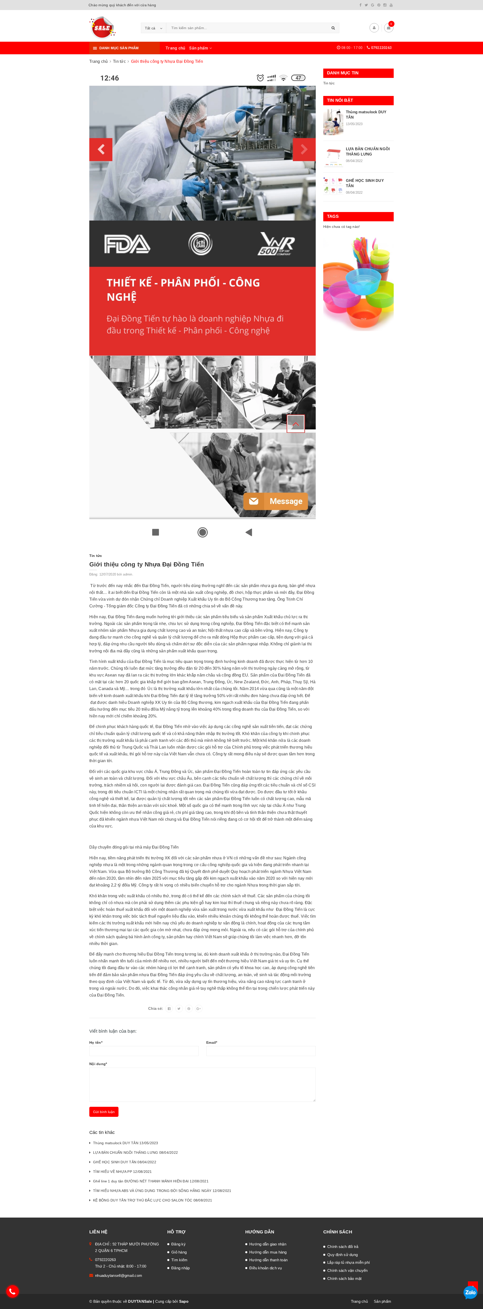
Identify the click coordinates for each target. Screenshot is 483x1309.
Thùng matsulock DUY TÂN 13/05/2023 (125, 1143)
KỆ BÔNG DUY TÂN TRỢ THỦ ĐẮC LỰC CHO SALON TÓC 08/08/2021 (152, 1200)
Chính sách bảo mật (344, 1278)
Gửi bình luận (104, 1112)
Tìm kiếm (179, 1260)
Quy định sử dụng (342, 1254)
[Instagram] (384, 5)
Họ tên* (95, 1042)
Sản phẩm (199, 48)
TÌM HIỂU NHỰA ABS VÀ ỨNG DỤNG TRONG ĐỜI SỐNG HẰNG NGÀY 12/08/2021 (162, 1191)
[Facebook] (360, 5)
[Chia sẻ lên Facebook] (169, 1008)
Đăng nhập (180, 1268)
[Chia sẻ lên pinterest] (189, 1008)
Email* (211, 1042)
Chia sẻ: (155, 1008)
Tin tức (329, 83)
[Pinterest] (378, 5)
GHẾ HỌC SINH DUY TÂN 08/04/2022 (124, 1162)
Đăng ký (178, 1244)
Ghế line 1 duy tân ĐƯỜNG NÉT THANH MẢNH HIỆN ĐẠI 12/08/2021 (151, 1181)
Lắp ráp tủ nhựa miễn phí (348, 1262)
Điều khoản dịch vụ (265, 1268)
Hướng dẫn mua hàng (268, 1252)
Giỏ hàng (179, 1252)
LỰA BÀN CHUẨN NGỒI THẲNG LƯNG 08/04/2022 (135, 1152)
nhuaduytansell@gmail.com (118, 1275)
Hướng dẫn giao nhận (267, 1244)
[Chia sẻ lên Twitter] (179, 1008)
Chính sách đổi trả (342, 1246)
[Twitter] (366, 5)
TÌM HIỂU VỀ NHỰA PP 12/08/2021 (122, 1172)
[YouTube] (391, 5)
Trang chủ (175, 48)
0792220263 (381, 48)
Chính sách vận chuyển (347, 1270)
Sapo (183, 1301)
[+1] (199, 1008)
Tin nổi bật (340, 100)
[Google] (372, 5)
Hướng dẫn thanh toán (268, 1260)
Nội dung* (98, 1064)
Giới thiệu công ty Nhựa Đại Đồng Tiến (146, 564)
